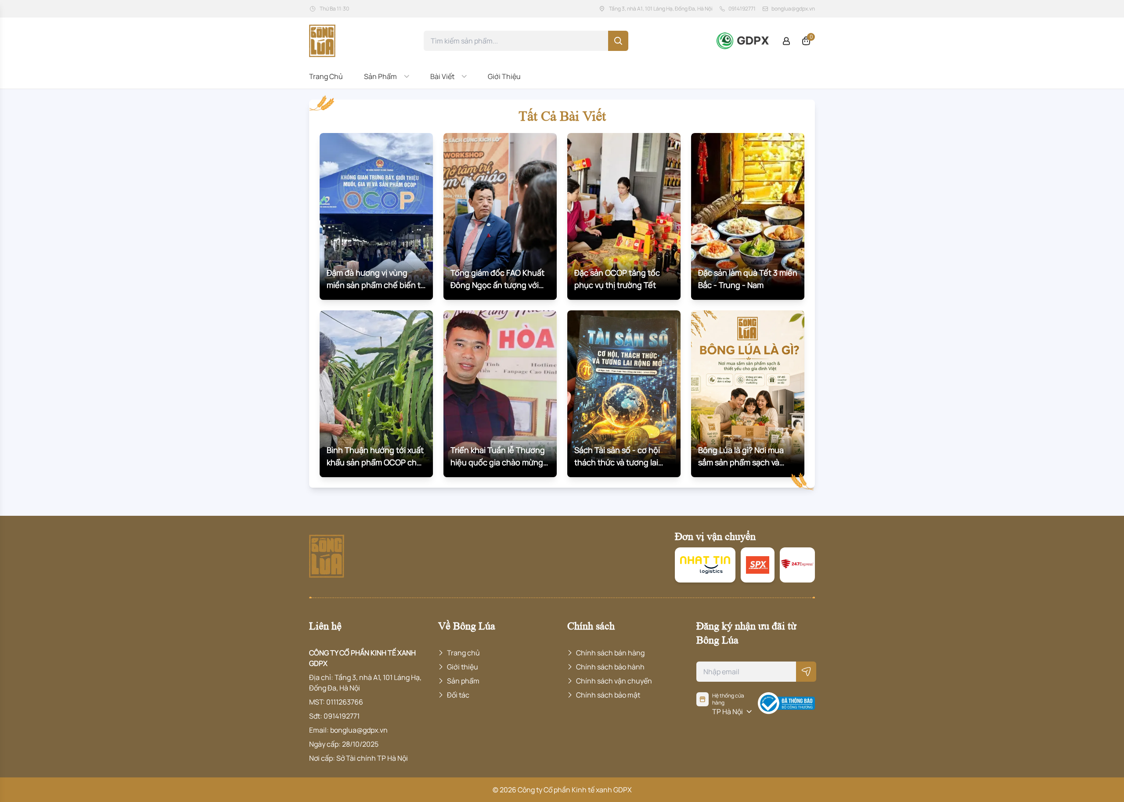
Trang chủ (326, 76)
